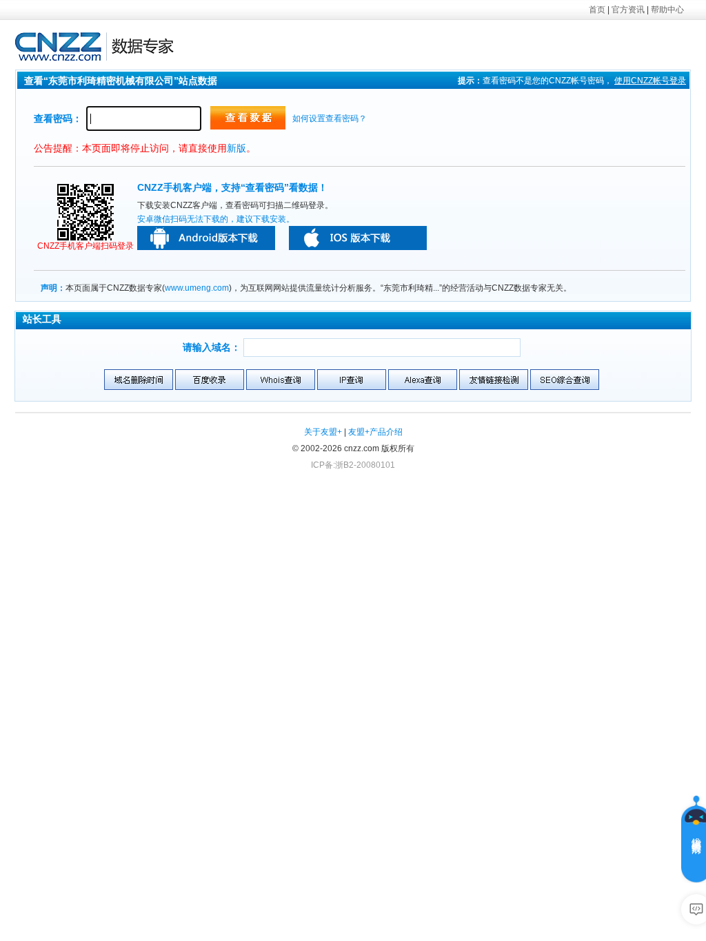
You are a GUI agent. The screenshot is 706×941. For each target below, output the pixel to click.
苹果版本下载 (358, 238)
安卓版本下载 (206, 238)
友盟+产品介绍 (375, 432)
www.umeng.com (197, 288)
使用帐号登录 (650, 80)
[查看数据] (247, 118)
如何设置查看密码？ (329, 118)
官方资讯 (628, 9)
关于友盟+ (323, 432)
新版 (236, 148)
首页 (597, 9)
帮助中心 (667, 9)
